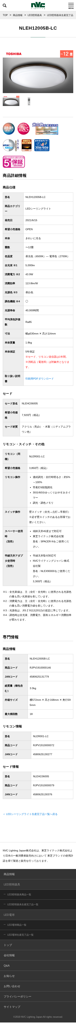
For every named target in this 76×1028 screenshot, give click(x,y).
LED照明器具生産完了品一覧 (22, 904)
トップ (8, 945)
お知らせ (9, 975)
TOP (5, 15)
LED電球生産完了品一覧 (20, 935)
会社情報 (9, 955)
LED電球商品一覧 (16, 925)
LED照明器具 (35, 15)
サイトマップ (12, 1006)
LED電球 (9, 914)
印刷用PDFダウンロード (39, 378)
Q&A (7, 965)
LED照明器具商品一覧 (19, 894)
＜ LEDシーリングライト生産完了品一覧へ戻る (30, 814)
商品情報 (18, 15)
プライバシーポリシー (17, 996)
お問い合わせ (12, 986)
